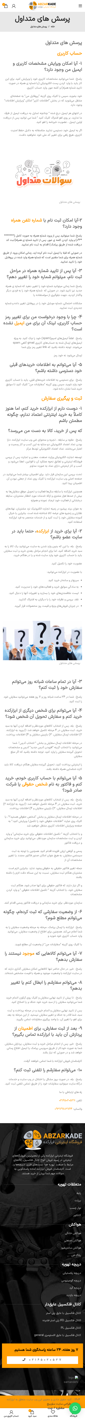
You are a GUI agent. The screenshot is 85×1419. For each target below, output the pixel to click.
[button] (75, 1408)
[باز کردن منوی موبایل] (80, 6)
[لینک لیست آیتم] (42, 1193)
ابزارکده (42, 531)
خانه (53, 26)
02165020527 (45, 1360)
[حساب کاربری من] (14, 6)
